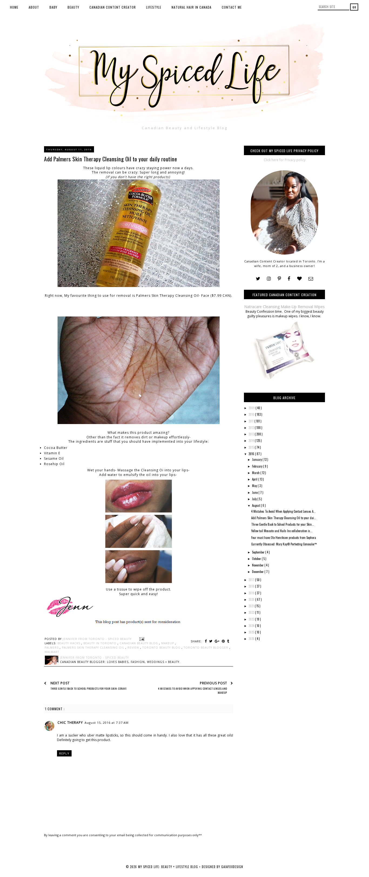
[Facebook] (289, 278)
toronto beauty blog (162, 647)
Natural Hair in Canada (192, 7)
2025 (252, 632)
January (257, 459)
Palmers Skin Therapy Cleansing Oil (93, 647)
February (257, 466)
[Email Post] (141, 639)
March (256, 473)
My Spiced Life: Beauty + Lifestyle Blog (168, 867)
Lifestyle (153, 7)
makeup (168, 643)
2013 (252, 434)
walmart (52, 652)
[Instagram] (269, 278)
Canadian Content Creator (112, 7)
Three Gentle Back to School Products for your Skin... (282, 524)
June (255, 492)
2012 (252, 427)
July (254, 499)
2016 (252, 454)
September (258, 552)
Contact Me (232, 7)
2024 (252, 625)
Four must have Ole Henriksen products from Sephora (283, 537)
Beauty (73, 7)
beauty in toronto (100, 643)
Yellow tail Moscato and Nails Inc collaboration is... (282, 531)
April (255, 479)
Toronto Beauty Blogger (206, 647)
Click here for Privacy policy (285, 160)
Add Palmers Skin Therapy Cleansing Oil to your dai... (283, 518)
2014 (252, 440)
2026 (252, 638)
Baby (53, 7)
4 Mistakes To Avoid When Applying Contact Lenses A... (283, 511)
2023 (252, 619)
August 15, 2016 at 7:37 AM (107, 723)
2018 (252, 586)
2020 (252, 599)
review (134, 647)
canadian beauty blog (139, 643)
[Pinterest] (279, 278)
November (258, 565)
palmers (52, 647)
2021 (252, 606)
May (255, 485)
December (258, 571)
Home (14, 7)
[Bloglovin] (299, 278)
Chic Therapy (70, 722)
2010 (252, 414)
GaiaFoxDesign (232, 867)
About (34, 7)
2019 (252, 593)
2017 (252, 580)
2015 (252, 447)
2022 (252, 612)
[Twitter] (258, 278)
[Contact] (310, 278)
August (256, 505)
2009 (252, 408)
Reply (64, 753)
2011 (251, 421)
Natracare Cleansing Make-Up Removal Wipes (284, 306)
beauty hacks (69, 643)
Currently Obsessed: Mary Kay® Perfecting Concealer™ (284, 544)
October (257, 558)
